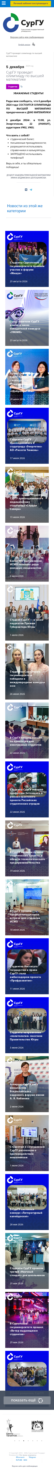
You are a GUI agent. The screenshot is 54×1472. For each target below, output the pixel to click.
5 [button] (32, 1440)
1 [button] (14, 1440)
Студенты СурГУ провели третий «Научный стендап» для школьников (27, 1272)
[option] (16, 1428)
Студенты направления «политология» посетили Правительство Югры (26, 1036)
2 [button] (19, 1440)
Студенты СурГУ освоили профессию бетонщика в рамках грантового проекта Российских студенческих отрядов (26, 797)
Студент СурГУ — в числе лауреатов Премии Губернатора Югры (26, 623)
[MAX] (25, 1462)
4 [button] (28, 1440)
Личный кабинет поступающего (30, 3)
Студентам (12, 87)
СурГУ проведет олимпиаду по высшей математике (25, 75)
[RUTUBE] (19, 1462)
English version (24, 45)
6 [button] (37, 1440)
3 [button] (23, 1440)
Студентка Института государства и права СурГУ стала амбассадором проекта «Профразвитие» (25, 973)
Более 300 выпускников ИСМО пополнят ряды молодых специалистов (26, 565)
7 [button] (41, 1440)
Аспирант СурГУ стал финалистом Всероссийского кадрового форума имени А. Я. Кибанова (27, 1091)
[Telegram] (32, 1459)
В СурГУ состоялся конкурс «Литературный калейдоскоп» (26, 1213)
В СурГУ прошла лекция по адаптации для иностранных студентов (26, 741)
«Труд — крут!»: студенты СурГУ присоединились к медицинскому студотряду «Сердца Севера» (27, 502)
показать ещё (23, 1400)
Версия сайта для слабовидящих (27, 37)
